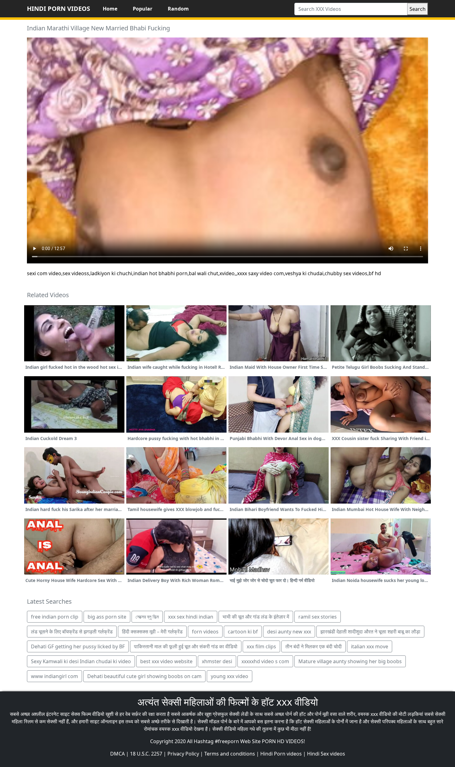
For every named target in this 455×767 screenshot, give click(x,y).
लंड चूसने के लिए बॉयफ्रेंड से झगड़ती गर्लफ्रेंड (72, 631)
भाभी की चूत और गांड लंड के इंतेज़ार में (256, 616)
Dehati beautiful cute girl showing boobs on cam (144, 676)
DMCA (117, 753)
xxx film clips (261, 646)
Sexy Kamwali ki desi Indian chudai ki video (81, 661)
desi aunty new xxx (289, 631)
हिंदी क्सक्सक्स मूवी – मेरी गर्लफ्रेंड (152, 631)
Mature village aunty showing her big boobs (350, 661)
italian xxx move (369, 646)
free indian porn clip (54, 616)
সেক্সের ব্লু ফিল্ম (147, 616)
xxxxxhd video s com (265, 661)
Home (110, 8)
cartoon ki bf (243, 631)
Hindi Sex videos (326, 753)
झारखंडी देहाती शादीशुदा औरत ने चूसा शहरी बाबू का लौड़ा (370, 631)
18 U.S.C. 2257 (146, 753)
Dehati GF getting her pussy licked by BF (78, 646)
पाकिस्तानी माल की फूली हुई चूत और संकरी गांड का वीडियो (185, 646)
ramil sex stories (317, 616)
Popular (142, 8)
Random (178, 8)
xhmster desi (217, 661)
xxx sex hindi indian (190, 616)
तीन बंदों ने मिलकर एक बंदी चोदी (313, 646)
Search (418, 9)
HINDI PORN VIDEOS (58, 8)
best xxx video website (166, 661)
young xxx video (229, 676)
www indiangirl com (54, 676)
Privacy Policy (183, 753)
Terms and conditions (229, 753)
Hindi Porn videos (281, 753)
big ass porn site (107, 616)
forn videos (205, 631)
